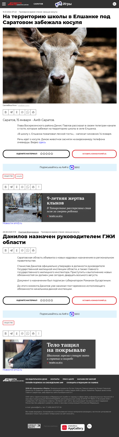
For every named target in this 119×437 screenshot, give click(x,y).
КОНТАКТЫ (55, 379)
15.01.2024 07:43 (10, 12)
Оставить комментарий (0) (94, 154)
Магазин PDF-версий (86, 379)
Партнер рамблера (50, 426)
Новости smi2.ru (12, 223)
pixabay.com (23, 105)
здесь (42, 142)
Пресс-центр (68, 379)
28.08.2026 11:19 (9, 232)
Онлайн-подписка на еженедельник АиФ (44, 383)
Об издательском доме (36, 379)
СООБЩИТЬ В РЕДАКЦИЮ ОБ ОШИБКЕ (82, 383)
